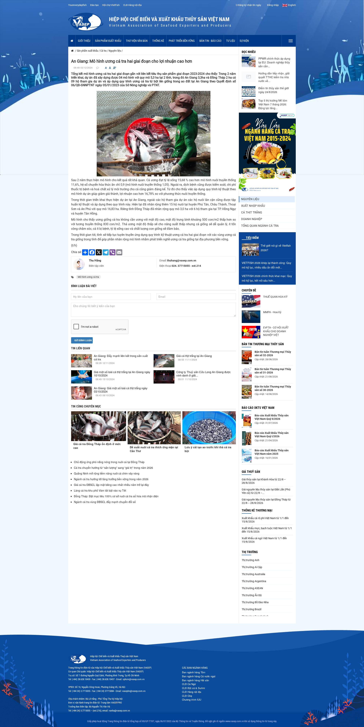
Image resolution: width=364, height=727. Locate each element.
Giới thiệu (84, 41)
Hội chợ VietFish (111, 5)
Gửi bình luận (83, 340)
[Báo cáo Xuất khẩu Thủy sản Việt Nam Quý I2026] (247, 438)
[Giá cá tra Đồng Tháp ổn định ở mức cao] (98, 426)
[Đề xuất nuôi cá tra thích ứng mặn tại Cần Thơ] (154, 427)
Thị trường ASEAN (252, 588)
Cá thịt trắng (251, 212)
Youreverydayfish (77, 5)
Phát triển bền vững (182, 41)
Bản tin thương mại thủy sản (263, 344)
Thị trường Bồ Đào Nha (255, 602)
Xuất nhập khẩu (253, 206)
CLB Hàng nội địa (132, 5)
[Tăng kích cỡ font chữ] (114, 67)
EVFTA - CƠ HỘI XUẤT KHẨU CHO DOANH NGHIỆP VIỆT (276, 331)
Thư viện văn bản (136, 41)
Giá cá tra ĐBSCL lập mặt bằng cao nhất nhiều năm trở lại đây (111, 485)
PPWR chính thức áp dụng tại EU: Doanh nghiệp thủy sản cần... (274, 62)
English (291, 5)
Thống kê (158, 41)
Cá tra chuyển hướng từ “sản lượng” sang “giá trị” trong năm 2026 (113, 468)
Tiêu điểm (252, 238)
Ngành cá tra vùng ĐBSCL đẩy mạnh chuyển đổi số (105, 502)
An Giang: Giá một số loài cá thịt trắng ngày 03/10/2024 (120, 389)
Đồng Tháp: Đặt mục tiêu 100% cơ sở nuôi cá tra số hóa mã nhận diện (116, 496)
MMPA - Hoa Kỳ (272, 312)
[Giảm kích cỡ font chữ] (105, 68)
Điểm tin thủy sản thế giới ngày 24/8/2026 (273, 90)
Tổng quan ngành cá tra (260, 225)
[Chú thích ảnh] (153, 133)
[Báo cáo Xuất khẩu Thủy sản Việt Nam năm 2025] (247, 456)
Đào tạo (94, 5)
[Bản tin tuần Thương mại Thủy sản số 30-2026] (247, 392)
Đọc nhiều (249, 52)
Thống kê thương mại (257, 510)
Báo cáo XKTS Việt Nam (258, 408)
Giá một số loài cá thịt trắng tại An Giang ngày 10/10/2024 (122, 373)
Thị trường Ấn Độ (252, 595)
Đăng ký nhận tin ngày (249, 5)
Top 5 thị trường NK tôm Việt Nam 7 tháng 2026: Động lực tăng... (272, 104)
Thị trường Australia (253, 574)
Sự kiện (244, 41)
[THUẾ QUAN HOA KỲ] (251, 301)
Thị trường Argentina (254, 581)
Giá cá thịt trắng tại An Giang (194, 356)
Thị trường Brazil (251, 609)
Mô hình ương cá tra (88, 276)
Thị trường (250, 552)
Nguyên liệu (250, 199)
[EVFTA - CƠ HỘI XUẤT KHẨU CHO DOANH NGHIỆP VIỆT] (251, 332)
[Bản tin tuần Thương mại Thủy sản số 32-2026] (247, 357)
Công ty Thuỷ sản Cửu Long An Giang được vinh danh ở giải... (203, 373)
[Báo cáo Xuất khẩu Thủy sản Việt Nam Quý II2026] (247, 421)
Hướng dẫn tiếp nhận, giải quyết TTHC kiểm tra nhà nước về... (273, 77)
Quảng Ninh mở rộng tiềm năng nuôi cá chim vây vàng (106, 473)
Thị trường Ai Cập (252, 567)
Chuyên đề (249, 290)
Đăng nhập (273, 5)
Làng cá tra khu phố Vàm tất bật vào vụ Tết (100, 490)
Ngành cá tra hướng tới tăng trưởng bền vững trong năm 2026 (111, 479)
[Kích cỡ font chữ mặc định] (110, 67)
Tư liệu (230, 41)
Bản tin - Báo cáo (210, 41)
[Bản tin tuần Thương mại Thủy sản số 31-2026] (247, 374)
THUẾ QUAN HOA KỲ (275, 296)
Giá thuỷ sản (251, 472)
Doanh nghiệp (251, 219)
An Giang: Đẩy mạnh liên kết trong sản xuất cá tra (121, 357)
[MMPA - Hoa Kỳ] (251, 316)
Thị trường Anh (250, 560)
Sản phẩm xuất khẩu (108, 41)
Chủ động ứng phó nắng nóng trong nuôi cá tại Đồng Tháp (109, 462)
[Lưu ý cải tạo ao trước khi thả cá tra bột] (209, 427)
